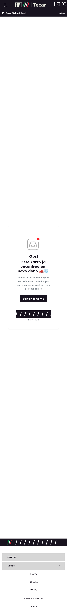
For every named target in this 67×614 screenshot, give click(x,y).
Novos (11, 566)
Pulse (34, 606)
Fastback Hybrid (33, 598)
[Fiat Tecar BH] (30, 4)
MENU (5, 7)
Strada (34, 582)
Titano (33, 574)
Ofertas (11, 557)
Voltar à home (33, 299)
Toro (34, 590)
